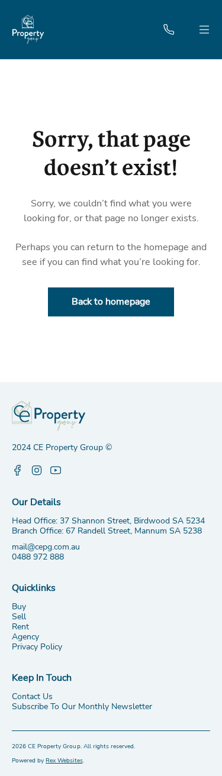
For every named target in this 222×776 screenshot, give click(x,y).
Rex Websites (64, 760)
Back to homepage (111, 301)
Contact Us (32, 696)
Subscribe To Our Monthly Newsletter (82, 706)
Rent (20, 626)
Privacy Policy (37, 646)
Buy (19, 606)
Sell (19, 616)
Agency (25, 636)
